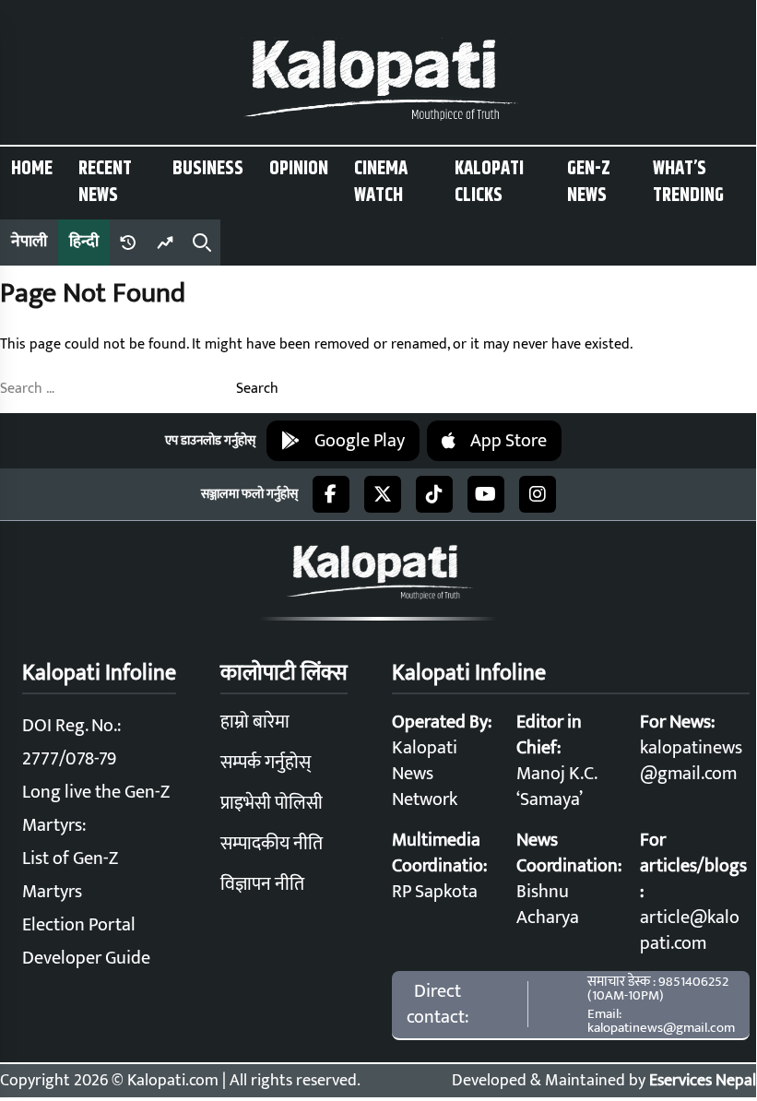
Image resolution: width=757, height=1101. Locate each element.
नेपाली (29, 241)
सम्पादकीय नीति (271, 843)
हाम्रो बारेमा (255, 722)
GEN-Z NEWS (588, 182)
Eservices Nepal (702, 1081)
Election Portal (79, 925)
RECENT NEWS (105, 182)
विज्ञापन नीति (262, 884)
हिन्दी (84, 241)
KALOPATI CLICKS (489, 182)
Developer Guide (86, 958)
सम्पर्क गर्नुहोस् (265, 762)
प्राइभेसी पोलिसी (271, 803)
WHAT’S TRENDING (688, 182)
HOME (32, 169)
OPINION (298, 169)
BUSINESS (207, 169)
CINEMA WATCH (381, 182)
